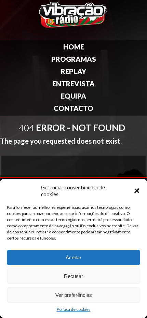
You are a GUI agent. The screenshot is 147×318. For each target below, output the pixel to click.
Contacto (73, 108)
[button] (136, 190)
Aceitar (73, 257)
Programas (73, 59)
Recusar (73, 276)
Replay (73, 71)
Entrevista (73, 84)
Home (73, 47)
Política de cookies (74, 309)
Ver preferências (73, 295)
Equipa (73, 96)
